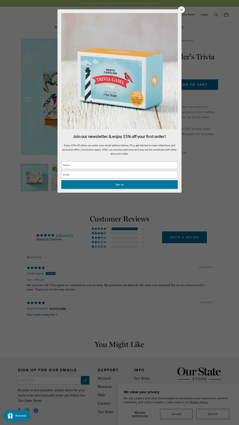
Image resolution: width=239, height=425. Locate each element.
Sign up (119, 184)
